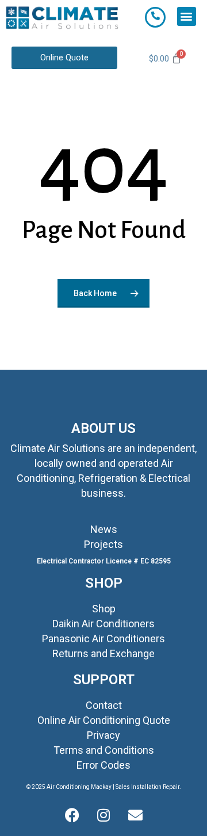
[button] (186, 16)
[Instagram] (103, 816)
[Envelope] (135, 816)
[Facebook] (71, 816)
